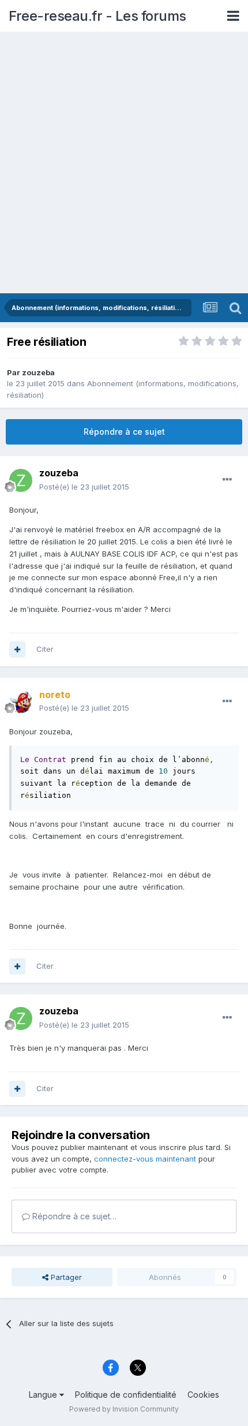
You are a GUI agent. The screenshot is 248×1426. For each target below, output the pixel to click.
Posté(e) (84, 486)
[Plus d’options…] (227, 480)
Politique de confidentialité (125, 1394)
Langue (44, 1394)
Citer (45, 649)
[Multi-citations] (17, 649)
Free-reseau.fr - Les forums (97, 16)
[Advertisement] (124, 163)
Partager (65, 1277)
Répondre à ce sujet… (73, 1216)
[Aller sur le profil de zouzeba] (20, 480)
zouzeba (38, 372)
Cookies (203, 1394)
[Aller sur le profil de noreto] (20, 701)
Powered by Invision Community (124, 1409)
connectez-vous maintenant (145, 1158)
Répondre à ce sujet (124, 431)
